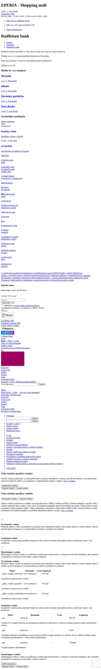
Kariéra (41, 275)
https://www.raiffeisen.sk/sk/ (18, 21)
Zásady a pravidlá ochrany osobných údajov (19, 275)
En (2, 350)
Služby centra (65, 273)
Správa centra (32, 273)
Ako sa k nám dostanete (29, 392)
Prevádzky (5, 395)
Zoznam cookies (26, 499)
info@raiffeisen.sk (14, 30)
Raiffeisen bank (12, 47)
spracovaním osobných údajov (27, 305)
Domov (9, 42)
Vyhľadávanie (7, 384)
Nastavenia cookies (66, 280)
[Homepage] (12, 365)
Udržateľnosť (77, 273)
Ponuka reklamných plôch (77, 278)
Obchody (10, 45)
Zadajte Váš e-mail (8, 296)
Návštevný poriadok (81, 275)
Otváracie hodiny (13, 273)
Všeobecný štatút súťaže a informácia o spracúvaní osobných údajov (29, 280)
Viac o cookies (69, 481)
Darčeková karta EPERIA (49, 273)
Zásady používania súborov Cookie (58, 275)
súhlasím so (22, 305)
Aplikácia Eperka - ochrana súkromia (51, 278)
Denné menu (15, 395)
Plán (7, 14)
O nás (3, 273)
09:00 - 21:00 (9, 392)
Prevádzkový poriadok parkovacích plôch (18, 278)
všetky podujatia (8, 121)
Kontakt (23, 273)
